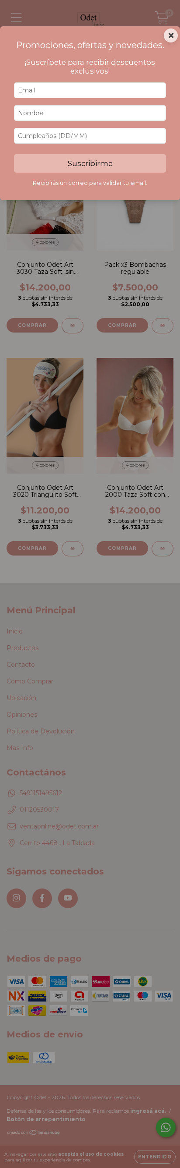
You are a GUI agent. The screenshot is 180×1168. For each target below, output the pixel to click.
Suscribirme (90, 163)
